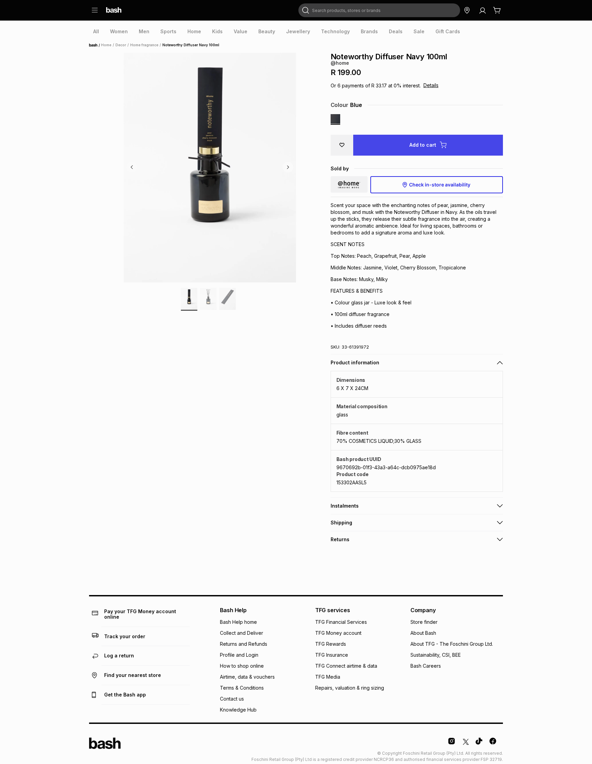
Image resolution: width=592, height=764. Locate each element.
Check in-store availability (439, 184)
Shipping (341, 522)
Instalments (345, 506)
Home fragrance (144, 45)
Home (95, 45)
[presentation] (96, 31)
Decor (120, 45)
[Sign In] (482, 10)
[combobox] (379, 10)
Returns (340, 539)
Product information (355, 362)
